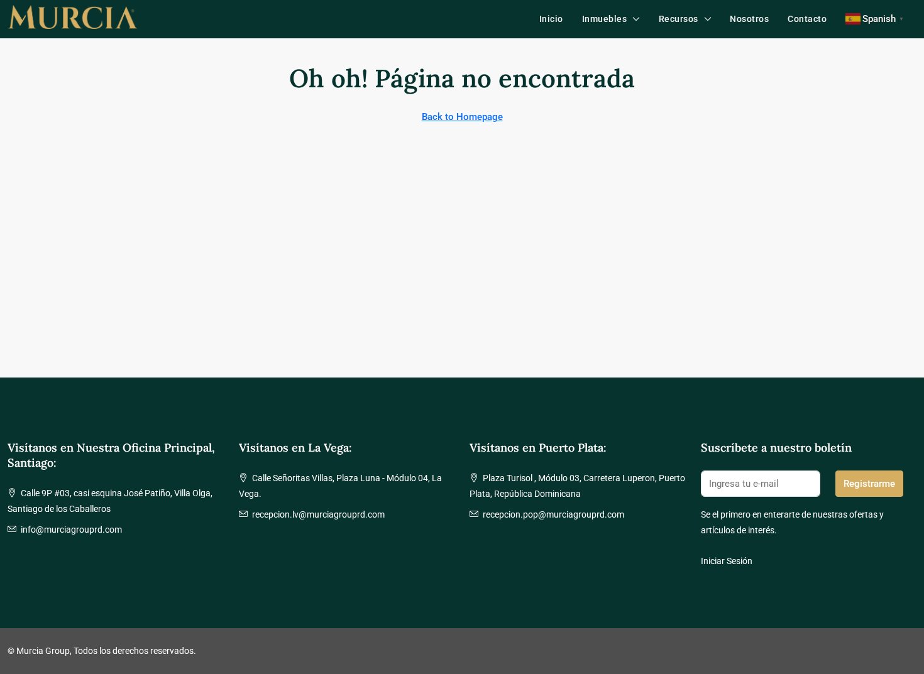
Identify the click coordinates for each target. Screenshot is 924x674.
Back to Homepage (462, 116)
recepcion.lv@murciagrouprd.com (318, 514)
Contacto (807, 19)
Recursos (678, 19)
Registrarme (869, 483)
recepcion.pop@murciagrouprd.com (553, 514)
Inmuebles (604, 19)
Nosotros (749, 19)
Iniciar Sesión (726, 561)
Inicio (551, 19)
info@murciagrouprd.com (71, 530)
